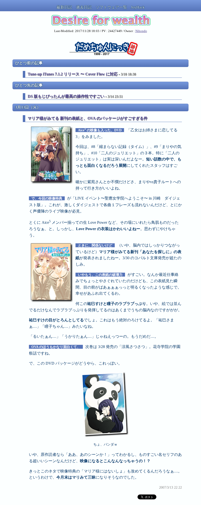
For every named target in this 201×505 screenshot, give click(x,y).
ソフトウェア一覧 (111, 7)
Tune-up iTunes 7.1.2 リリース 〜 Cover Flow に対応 (73, 74)
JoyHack (138, 7)
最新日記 (64, 7)
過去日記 (84, 7)
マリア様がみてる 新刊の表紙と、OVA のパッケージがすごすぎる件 (88, 118)
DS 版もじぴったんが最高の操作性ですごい (66, 96)
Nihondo (141, 31)
